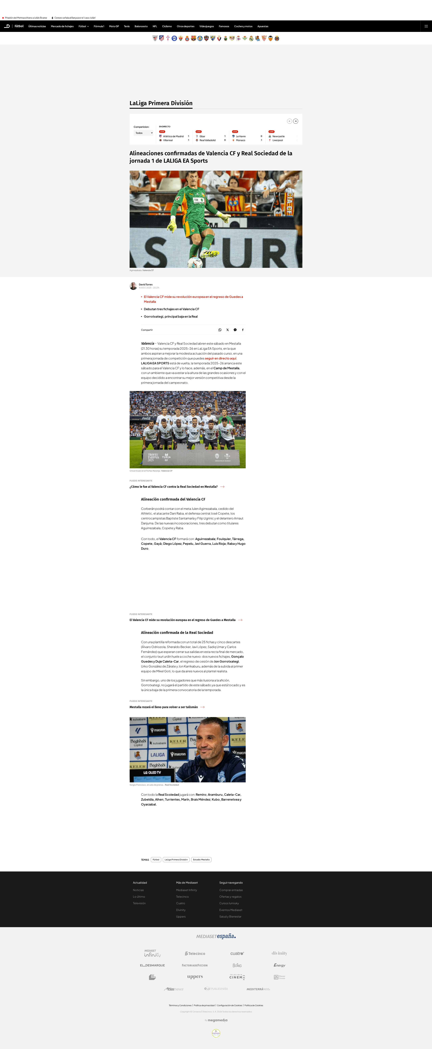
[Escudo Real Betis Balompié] (245, 38)
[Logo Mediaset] (216, 938)
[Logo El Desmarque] (152, 965)
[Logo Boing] (237, 965)
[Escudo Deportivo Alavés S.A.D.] (174, 38)
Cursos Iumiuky (229, 903)
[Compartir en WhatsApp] (220, 330)
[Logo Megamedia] (217, 1020)
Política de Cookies (254, 1005)
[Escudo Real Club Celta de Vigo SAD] (168, 38)
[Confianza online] (216, 1036)
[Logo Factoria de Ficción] (195, 965)
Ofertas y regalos (230, 896)
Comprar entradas (231, 890)
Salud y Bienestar (230, 916)
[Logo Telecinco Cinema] (237, 977)
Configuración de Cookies (229, 1005)
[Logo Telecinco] (195, 953)
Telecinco (182, 896)
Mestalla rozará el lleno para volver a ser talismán (164, 707)
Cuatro (180, 903)
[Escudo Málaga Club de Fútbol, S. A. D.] (213, 38)
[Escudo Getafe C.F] (200, 38)
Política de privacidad (204, 1005)
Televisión (139, 903)
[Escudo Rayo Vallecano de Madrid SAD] (232, 38)
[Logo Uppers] (195, 977)
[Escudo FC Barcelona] (193, 38)
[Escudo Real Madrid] (251, 38)
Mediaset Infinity (186, 890)
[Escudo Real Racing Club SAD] (225, 38)
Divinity (181, 910)
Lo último (139, 896)
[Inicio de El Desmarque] (7, 26)
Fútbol (19, 26)
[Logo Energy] (280, 965)
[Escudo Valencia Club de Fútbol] (270, 38)
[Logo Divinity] (279, 953)
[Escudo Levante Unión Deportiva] (206, 38)
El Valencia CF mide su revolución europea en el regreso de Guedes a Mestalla (183, 620)
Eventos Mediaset (230, 910)
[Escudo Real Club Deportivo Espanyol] (187, 38)
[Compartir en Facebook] (243, 330)
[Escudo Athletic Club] (155, 38)
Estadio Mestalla (201, 860)
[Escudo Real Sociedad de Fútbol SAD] (258, 38)
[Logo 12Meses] (279, 977)
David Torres (146, 284)
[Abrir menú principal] (426, 26)
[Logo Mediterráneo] (258, 989)
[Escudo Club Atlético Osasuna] (219, 38)
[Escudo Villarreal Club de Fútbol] (277, 38)
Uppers (181, 916)
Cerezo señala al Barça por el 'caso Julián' (75, 18)
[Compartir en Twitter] (228, 330)
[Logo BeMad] (152, 977)
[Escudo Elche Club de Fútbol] (181, 38)
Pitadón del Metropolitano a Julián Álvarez (26, 18)
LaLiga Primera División (161, 103)
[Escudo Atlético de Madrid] (161, 38)
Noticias (138, 890)
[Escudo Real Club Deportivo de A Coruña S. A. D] (238, 38)
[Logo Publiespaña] (216, 989)
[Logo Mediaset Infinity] (152, 953)
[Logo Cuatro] (237, 953)
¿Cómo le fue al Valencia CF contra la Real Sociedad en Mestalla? (174, 487)
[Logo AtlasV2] (174, 989)
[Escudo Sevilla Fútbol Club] (264, 38)
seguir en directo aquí (220, 358)
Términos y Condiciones (180, 1005)
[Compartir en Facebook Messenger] (235, 330)
